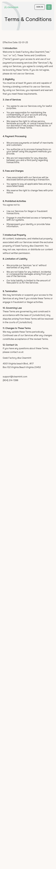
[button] (49, 7)
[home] (11, 7)
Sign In (39, 7)
